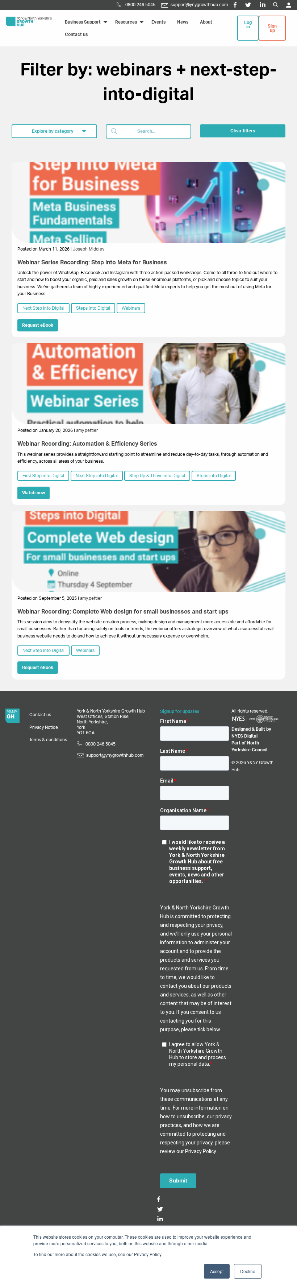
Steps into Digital (93, 308)
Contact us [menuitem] (76, 34)
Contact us (40, 715)
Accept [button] (216, 1271)
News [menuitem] (182, 22)
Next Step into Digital (43, 308)
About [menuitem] (206, 22)
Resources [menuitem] (126, 22)
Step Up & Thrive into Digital (157, 476)
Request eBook (37, 325)
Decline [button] (247, 1271)
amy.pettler (87, 430)
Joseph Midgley (88, 249)
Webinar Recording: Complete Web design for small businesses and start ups (123, 612)
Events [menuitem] (158, 22)
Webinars (131, 308)
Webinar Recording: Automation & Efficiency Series (87, 444)
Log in (248, 24)
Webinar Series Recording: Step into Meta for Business (92, 262)
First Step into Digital (43, 476)
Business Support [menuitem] (83, 22)
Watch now (33, 493)
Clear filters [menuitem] (242, 131)
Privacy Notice (43, 727)
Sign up (272, 28)
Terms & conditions (48, 740)
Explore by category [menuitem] (53, 131)
